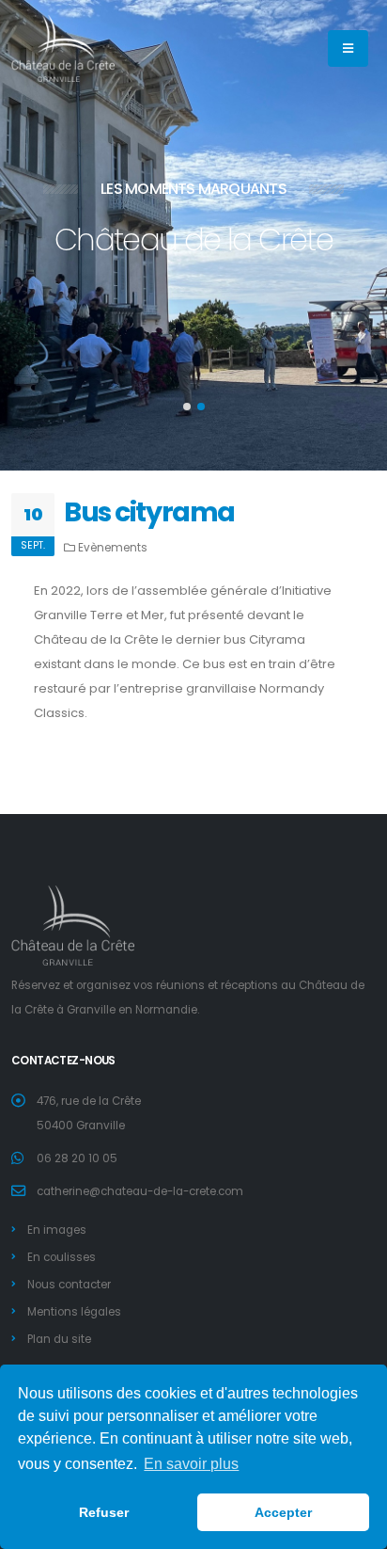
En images (59, 1230)
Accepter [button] (283, 1512)
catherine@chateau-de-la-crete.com (140, 1191)
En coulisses (64, 1257)
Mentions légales (77, 1311)
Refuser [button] (104, 1512)
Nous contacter (71, 1284)
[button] (187, 406)
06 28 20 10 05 (77, 1158)
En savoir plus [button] (191, 1464)
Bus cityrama (149, 512)
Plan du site (62, 1339)
